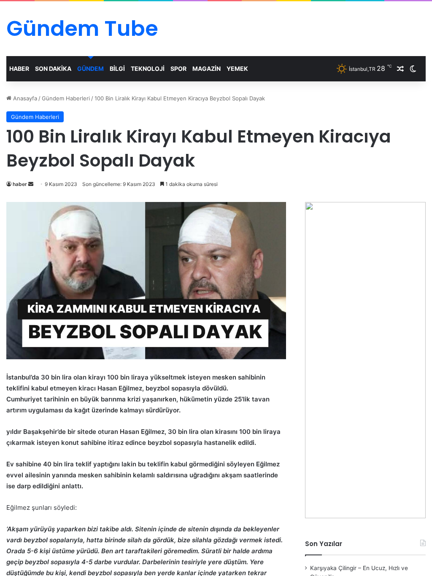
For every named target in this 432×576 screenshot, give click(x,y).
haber (20, 184)
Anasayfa (24, 98)
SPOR (178, 68)
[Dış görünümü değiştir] (413, 68)
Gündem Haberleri (66, 98)
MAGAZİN (206, 68)
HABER (19, 68)
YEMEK (237, 68)
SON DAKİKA (53, 68)
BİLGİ (117, 68)
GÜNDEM (90, 68)
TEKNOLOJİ (148, 68)
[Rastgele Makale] (400, 68)
